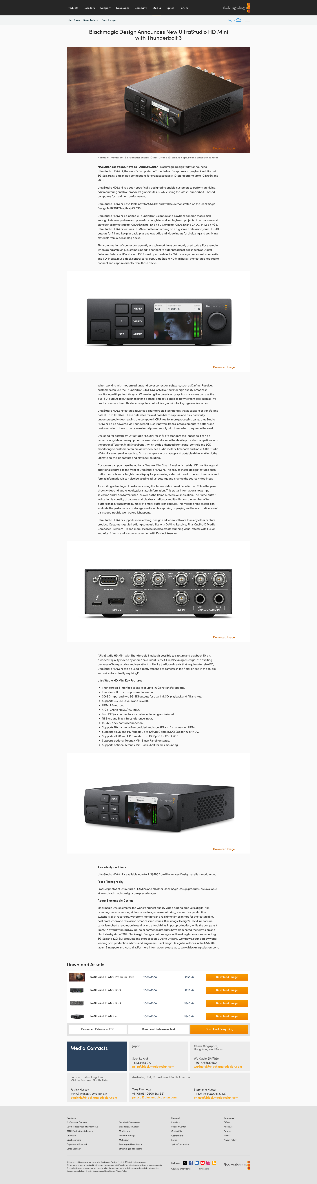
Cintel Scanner (74, 1148)
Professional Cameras (77, 1122)
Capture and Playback (77, 1144)
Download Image (224, 148)
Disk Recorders (74, 1139)
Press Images (109, 20)
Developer (122, 8)
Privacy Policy (230, 1139)
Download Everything (219, 1029)
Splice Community (180, 1144)
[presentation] (72, 100)
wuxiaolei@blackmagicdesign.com (218, 1066)
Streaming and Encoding (130, 1148)
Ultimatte (71, 1135)
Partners (227, 1131)
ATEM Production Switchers (80, 1131)
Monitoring (124, 1131)
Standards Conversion (129, 1122)
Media (156, 8)
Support (105, 8)
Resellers (89, 8)
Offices (227, 1122)
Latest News (73, 20)
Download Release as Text (158, 1029)
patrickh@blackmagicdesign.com (93, 1097)
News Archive (90, 19)
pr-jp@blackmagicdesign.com (153, 1066)
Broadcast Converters (129, 1126)
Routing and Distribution (131, 1144)
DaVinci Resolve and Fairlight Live (82, 1126)
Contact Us (176, 1131)
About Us (228, 1126)
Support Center (178, 1126)
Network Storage (127, 1135)
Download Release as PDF (97, 1029)
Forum (184, 8)
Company (141, 8)
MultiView (124, 1139)
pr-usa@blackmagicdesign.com (154, 1097)
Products (72, 8)
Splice (170, 8)
